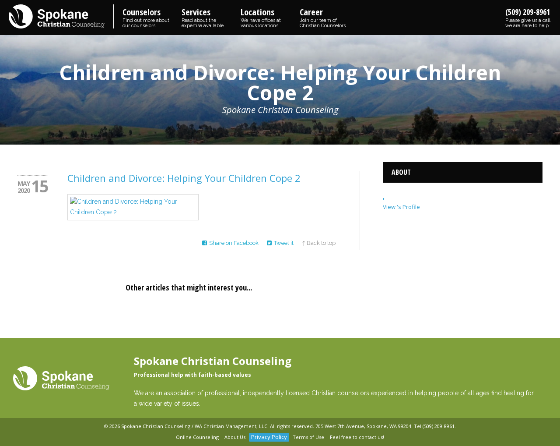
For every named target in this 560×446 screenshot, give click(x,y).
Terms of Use (308, 437)
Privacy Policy (269, 437)
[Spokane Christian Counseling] (61, 17)
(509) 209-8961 (528, 17)
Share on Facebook (234, 243)
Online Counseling (197, 437)
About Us (234, 437)
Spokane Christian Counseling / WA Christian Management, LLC (194, 426)
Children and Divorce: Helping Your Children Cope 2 (184, 177)
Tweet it (284, 243)
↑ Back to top (319, 243)
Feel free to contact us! (357, 437)
